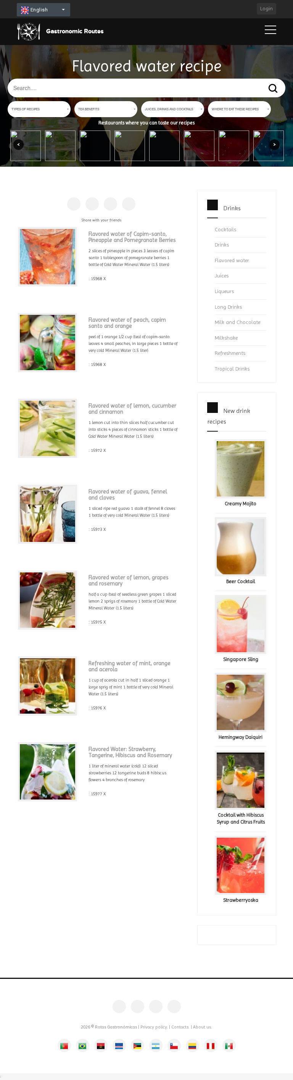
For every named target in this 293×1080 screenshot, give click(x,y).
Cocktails (225, 229)
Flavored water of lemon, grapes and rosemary (129, 580)
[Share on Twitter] (110, 204)
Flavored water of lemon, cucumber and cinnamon (132, 409)
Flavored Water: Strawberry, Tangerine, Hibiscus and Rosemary (130, 752)
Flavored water (232, 260)
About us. (202, 1027)
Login (266, 8)
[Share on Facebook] (73, 204)
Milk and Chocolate (237, 322)
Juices (222, 275)
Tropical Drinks (232, 369)
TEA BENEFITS (88, 109)
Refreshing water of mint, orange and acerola (130, 666)
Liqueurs (224, 291)
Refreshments (230, 353)
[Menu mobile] (270, 31)
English (38, 10)
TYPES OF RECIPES (25, 109)
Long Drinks (228, 307)
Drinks (222, 245)
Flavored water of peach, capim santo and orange (127, 323)
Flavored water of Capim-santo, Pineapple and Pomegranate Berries (132, 237)
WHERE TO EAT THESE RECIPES (235, 109)
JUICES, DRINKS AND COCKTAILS (169, 109)
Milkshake (226, 338)
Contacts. (180, 1027)
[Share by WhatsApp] (128, 204)
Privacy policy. (154, 1027)
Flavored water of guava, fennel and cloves (128, 494)
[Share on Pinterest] (92, 204)
